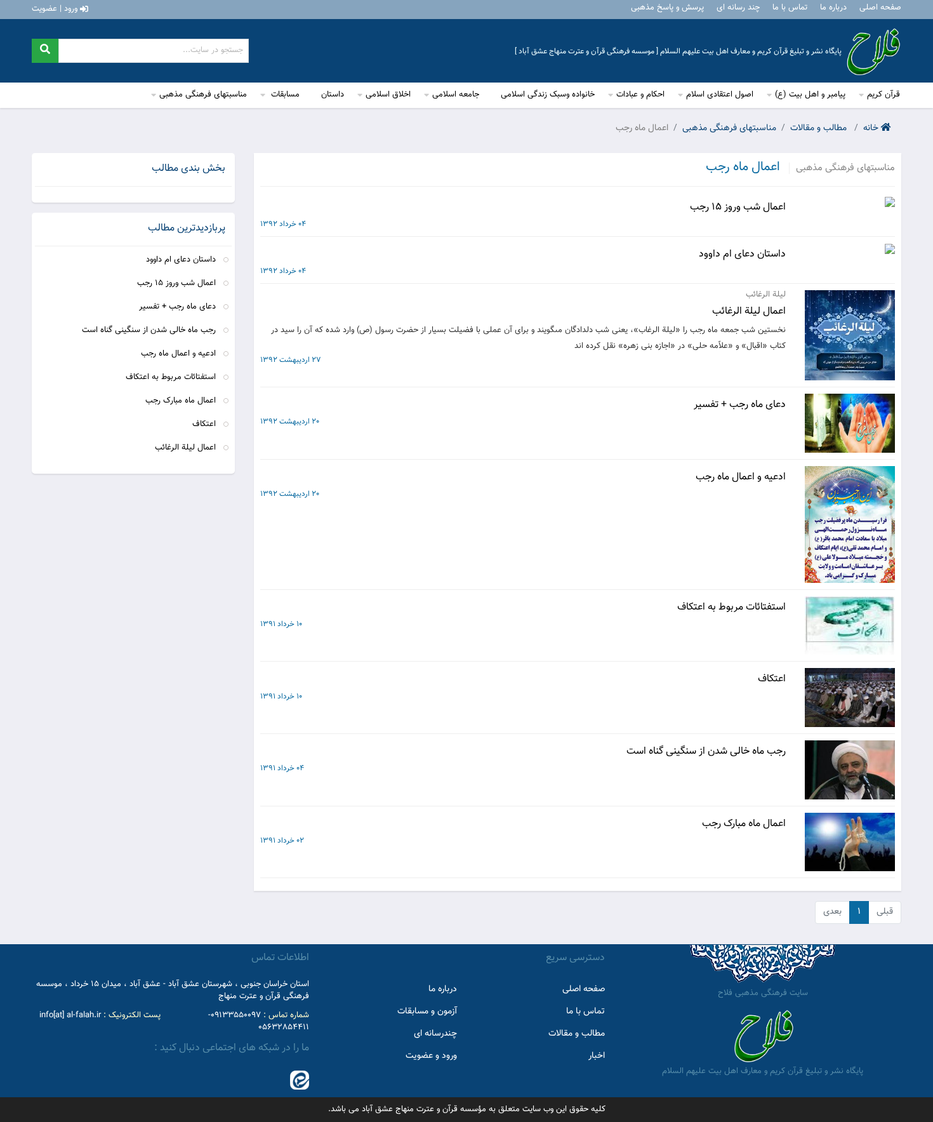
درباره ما (833, 8)
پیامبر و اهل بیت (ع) (810, 94)
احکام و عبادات (640, 94)
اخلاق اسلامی (388, 94)
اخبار (596, 1056)
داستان (332, 94)
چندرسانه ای (435, 1034)
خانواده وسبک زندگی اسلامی (548, 94)
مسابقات (284, 94)
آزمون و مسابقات (427, 1011)
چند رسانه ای (738, 8)
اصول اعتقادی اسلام (719, 94)
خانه (872, 128)
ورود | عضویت (56, 9)
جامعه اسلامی (455, 94)
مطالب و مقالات (819, 128)
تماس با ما (789, 8)
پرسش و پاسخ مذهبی (667, 8)
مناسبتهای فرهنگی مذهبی (203, 94)
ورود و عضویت (431, 1056)
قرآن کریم (883, 94)
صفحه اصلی (880, 8)
